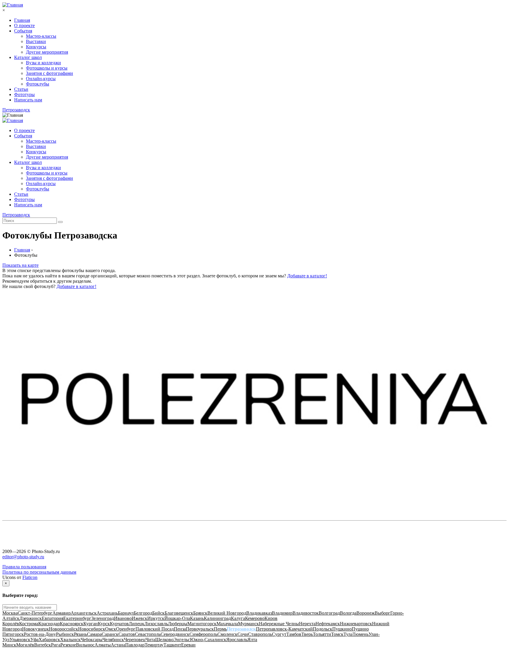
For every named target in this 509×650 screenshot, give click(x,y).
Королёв (10, 623)
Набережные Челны (279, 623)
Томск (337, 634)
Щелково (164, 639)
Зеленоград (102, 618)
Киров (271, 618)
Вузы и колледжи (43, 62)
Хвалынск (70, 639)
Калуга (238, 618)
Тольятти (322, 634)
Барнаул (126, 613)
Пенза (180, 628)
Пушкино (342, 628)
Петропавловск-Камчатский (284, 628)
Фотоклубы (37, 83)
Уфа (34, 639)
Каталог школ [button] (28, 162)
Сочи (242, 634)
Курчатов (119, 623)
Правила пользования (24, 566)
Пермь (220, 628)
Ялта (252, 639)
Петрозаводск (241, 628)
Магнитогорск (202, 623)
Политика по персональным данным (39, 572)
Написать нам (28, 99)
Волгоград (329, 613)
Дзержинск (30, 618)
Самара (94, 634)
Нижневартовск (356, 623)
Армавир (61, 613)
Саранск (110, 634)
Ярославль (236, 639)
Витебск (42, 644)
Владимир (282, 613)
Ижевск (139, 618)
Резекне (68, 644)
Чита (150, 639)
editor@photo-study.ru (23, 556)
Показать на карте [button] (20, 265)
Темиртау (154, 644)
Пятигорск (13, 634)
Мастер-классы (41, 36)
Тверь (307, 634)
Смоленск (227, 634)
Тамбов (293, 634)
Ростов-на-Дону (40, 634)
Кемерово (255, 618)
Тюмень (360, 634)
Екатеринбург (77, 618)
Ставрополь (260, 634)
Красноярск (71, 623)
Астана (118, 644)
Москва (10, 613)
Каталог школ (28, 57)
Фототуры (24, 94)
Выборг (382, 613)
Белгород (143, 613)
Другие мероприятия (47, 52)
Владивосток (305, 613)
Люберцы (177, 623)
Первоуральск (200, 628)
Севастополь (148, 634)
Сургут (279, 634)
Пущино (360, 628)
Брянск (200, 613)
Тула (348, 634)
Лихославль (156, 623)
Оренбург (125, 628)
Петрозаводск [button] (16, 109)
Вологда (348, 613)
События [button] (23, 135)
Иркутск (155, 618)
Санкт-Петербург (35, 613)
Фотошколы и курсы (46, 67)
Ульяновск (19, 639)
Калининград (217, 618)
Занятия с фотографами (49, 73)
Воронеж (365, 613)
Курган (90, 623)
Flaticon (29, 577)
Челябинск (113, 639)
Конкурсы (36, 46)
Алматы (103, 644)
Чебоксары (92, 639)
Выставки (36, 41)
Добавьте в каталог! (307, 275)
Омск (110, 628)
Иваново (123, 618)
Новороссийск (63, 628)
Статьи (21, 89)
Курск (104, 623)
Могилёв (25, 644)
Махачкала (227, 623)
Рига (55, 644)
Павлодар (135, 644)
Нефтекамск (327, 623)
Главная (22, 20)
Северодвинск (175, 634)
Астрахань (107, 613)
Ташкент (172, 644)
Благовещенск (179, 613)
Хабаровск (49, 639)
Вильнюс (85, 644)
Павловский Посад (154, 628)
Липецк (136, 623)
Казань (197, 618)
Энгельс (181, 639)
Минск (9, 644)
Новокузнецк (35, 628)
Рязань (80, 634)
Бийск (158, 613)
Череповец (135, 639)
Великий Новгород (226, 613)
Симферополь (203, 634)
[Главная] (12, 4)
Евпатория (52, 618)
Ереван (188, 644)
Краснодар (49, 623)
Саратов (126, 634)
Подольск (322, 628)
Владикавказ (259, 613)
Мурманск (248, 623)
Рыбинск (65, 634)
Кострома (28, 623)
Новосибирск (91, 628)
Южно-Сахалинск (208, 639)
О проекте (24, 25)
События (23, 30)
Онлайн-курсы (41, 78)
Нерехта (307, 623)
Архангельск (84, 613)
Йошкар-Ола (177, 618)
